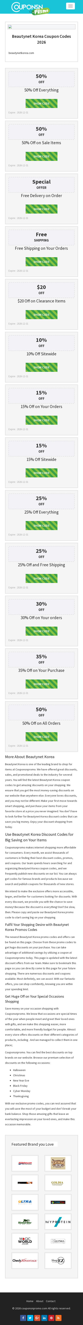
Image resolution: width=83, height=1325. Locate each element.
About (39, 1301)
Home (29, 1301)
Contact (50, 1301)
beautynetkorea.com (21, 53)
